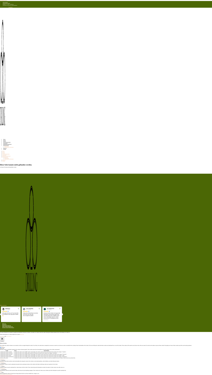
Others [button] (1, 371)
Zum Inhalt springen (3, 0)
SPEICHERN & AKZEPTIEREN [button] (6, 374)
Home (3, 151)
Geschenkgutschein (5, 154)
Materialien (6, 146)
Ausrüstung (4, 155)
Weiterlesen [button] (46, 319)
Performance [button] (2, 362)
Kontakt (4, 149)
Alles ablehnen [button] (8, 336)
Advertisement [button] (2, 368)
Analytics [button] (1, 365)
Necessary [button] (2, 346)
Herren (3, 152)
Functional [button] (2, 359)
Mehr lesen (22, 334)
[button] (62, 314)
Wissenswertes (6, 145)
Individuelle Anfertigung (6, 156)
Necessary (3, 347)
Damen (3, 153)
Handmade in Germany (9, 147)
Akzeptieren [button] (2, 336)
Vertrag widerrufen (3, 305)
